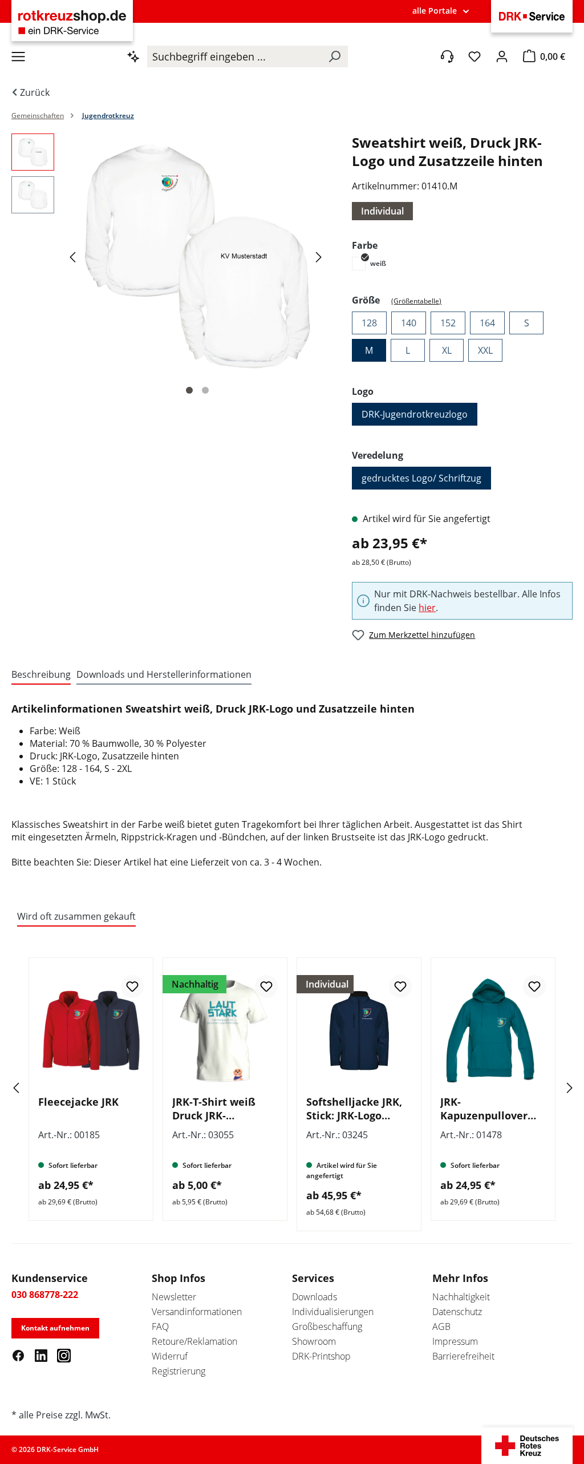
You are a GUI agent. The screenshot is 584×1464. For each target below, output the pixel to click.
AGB (441, 1326)
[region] (170, 268)
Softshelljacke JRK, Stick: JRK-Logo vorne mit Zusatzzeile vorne (354, 1108)
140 (408, 323)
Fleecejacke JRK (78, 1102)
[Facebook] (18, 1355)
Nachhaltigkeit (461, 1297)
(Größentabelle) (416, 301)
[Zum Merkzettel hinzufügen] (132, 986)
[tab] (41, 675)
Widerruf (170, 1356)
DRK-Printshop (321, 1356)
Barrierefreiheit (463, 1356)
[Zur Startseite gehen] (72, 22)
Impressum (455, 1341)
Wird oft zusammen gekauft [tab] (76, 916)
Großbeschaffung (327, 1326)
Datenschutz (457, 1311)
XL (447, 350)
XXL (485, 350)
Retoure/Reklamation (194, 1341)
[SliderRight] (552, 1087)
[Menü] (18, 56)
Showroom (314, 1341)
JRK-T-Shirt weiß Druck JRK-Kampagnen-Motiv (219, 1108)
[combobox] (234, 56)
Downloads (314, 1297)
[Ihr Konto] (502, 56)
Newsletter (174, 1297)
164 (487, 323)
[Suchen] (334, 56)
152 (448, 323)
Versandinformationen (197, 1311)
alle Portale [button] (434, 10)
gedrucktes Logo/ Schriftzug (421, 478)
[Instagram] (64, 1355)
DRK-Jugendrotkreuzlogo (415, 414)
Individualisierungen (333, 1311)
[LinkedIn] (41, 1355)
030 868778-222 (44, 1294)
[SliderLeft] (31, 1087)
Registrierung (178, 1371)
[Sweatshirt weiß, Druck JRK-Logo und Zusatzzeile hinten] (197, 256)
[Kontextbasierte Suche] (133, 56)
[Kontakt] (447, 56)
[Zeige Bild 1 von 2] (189, 390)
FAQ (160, 1326)
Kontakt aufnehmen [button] (55, 1328)
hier (427, 607)
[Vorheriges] (74, 256)
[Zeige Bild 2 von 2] (205, 390)
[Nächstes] (320, 256)
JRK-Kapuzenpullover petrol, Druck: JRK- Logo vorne (487, 1108)
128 (369, 323)
